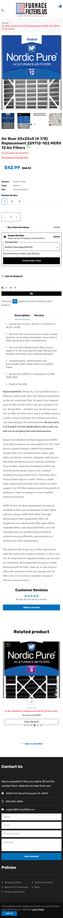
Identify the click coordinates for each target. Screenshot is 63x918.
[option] (31, 683)
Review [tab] (39, 315)
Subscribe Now (31, 261)
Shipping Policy (13, 882)
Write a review (31, 607)
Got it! (9, 913)
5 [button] (38, 725)
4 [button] (34, 725)
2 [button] (34, 124)
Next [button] (59, 121)
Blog (36, 887)
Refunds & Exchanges (16, 887)
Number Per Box (9, 195)
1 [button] (31, 124)
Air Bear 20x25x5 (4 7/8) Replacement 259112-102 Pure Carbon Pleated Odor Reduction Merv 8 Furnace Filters (31, 711)
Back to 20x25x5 (33, 744)
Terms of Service (43, 882)
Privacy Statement (14, 891)
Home (5, 23)
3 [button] (31, 725)
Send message (31, 856)
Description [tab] (22, 315)
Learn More (38, 909)
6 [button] (41, 725)
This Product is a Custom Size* (15, 157)
